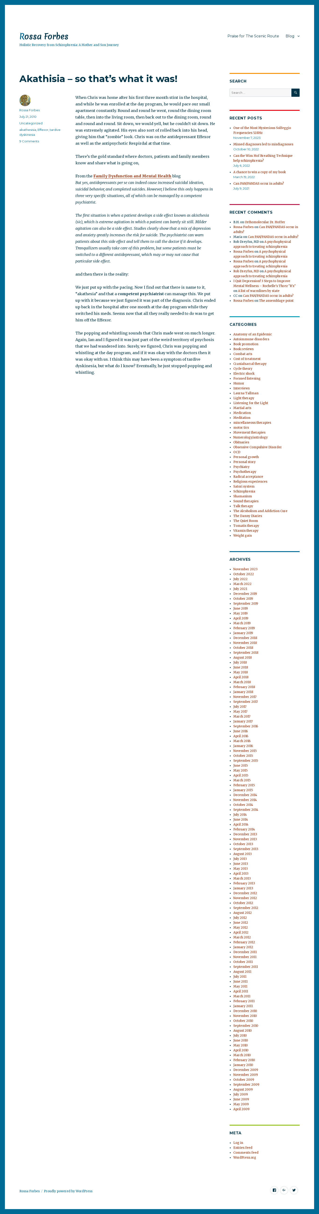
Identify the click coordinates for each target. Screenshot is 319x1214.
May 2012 (240, 928)
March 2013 (242, 878)
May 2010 (240, 1045)
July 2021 (240, 589)
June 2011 (240, 982)
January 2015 (243, 790)
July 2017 (239, 707)
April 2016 (240, 736)
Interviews (241, 388)
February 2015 (244, 785)
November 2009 (245, 1075)
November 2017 (244, 697)
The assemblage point (276, 301)
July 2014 (240, 815)
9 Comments (29, 141)
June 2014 (240, 820)
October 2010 (243, 1021)
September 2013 (245, 849)
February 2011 (244, 1001)
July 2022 (240, 579)
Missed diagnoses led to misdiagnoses (263, 144)
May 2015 (240, 770)
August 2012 (242, 913)
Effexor (43, 130)
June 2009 (241, 1099)
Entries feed (242, 1148)
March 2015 (242, 780)
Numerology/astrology (250, 437)
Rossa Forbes (43, 36)
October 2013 (243, 844)
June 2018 (240, 667)
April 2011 (240, 991)
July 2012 (240, 918)
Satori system (244, 486)
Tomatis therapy (246, 526)
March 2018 (242, 682)
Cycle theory (242, 369)
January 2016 (243, 746)
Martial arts (242, 408)
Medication (242, 413)
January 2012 (243, 947)
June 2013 (240, 864)
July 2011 (239, 977)
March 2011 (241, 996)
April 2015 (240, 775)
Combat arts (242, 354)
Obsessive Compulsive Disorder (257, 447)
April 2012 (240, 932)
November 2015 (245, 751)
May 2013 (240, 869)
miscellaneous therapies (252, 423)
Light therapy (243, 398)
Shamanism (242, 496)
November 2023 (245, 569)
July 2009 (240, 1094)
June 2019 (240, 609)
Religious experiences (250, 482)
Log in (238, 1143)
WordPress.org (244, 1158)
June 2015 (240, 766)
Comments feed (246, 1153)
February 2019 (244, 628)
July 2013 (240, 859)
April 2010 (240, 1050)
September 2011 (245, 967)
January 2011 (243, 1006)
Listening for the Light (250, 403)
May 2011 (240, 986)
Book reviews (243, 349)
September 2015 (245, 761)
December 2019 (245, 594)
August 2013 (242, 854)
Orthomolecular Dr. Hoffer (265, 222)
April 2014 (240, 824)
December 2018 (245, 638)
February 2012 (244, 942)
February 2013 (244, 883)
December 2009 (245, 1070)
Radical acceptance (248, 477)
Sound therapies (246, 501)
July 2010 (240, 1036)
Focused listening (247, 379)
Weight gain (242, 536)
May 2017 (240, 712)
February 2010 (244, 1060)
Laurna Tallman (246, 393)
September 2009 (246, 1085)
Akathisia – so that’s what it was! (98, 78)
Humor (238, 383)
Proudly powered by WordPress (68, 1191)
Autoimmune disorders (251, 339)
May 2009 (241, 1104)
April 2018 (240, 677)
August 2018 (242, 658)
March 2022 (242, 584)
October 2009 (243, 1080)
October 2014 (243, 805)
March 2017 (241, 716)
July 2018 (240, 662)
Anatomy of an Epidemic (252, 334)
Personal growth (246, 457)
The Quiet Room (245, 521)
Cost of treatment (247, 359)
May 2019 (240, 613)
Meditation (241, 418)
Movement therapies (249, 433)
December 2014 (245, 795)
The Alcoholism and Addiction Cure (260, 511)
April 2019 (240, 618)
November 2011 (244, 957)
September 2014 (245, 810)
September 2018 (245, 653)
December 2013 (245, 834)
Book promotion (245, 344)
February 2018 (244, 687)
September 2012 (245, 908)
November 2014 (245, 800)
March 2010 (242, 1055)
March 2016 (242, 741)
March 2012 (242, 937)
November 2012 (245, 898)
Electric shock (244, 374)
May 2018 (240, 672)
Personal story (244, 462)
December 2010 (245, 1011)
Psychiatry (241, 467)
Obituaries (241, 442)
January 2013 (243, 888)
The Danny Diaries (247, 516)
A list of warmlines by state (259, 291)
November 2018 (245, 643)
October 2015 (243, 756)
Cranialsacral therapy (250, 364)
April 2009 (241, 1109)
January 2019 (243, 633)
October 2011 (243, 962)
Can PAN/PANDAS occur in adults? (258, 184)
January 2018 (243, 692)
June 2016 (240, 731)
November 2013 (245, 839)
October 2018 (243, 648)
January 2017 (243, 721)
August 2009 (243, 1090)
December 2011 (245, 952)
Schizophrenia (244, 491)
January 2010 (243, 1065)
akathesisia (27, 130)
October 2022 (243, 574)
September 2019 (245, 604)
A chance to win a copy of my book (259, 172)
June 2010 (240, 1040)
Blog (290, 36)
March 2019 (242, 623)
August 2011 (242, 972)
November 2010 (245, 1016)
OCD (236, 452)
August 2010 (242, 1031)
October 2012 (243, 903)
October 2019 (243, 599)
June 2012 (240, 923)
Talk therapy (243, 506)
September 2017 (245, 702)
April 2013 (240, 874)
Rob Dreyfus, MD (246, 271)
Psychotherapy (244, 472)
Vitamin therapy (246, 531)
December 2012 (245, 893)
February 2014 (244, 829)
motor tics (241, 428)
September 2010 (245, 1026)
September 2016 (245, 726)
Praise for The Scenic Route (253, 36)
